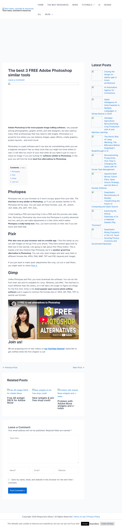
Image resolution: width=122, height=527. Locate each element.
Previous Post (10, 367)
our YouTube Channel (54, 348)
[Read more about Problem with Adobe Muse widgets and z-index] (69, 393)
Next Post (78, 367)
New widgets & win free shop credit (43, 399)
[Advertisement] (61, 37)
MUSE (48, 14)
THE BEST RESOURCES (58, 5)
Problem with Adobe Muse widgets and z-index (66, 405)
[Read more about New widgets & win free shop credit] (43, 391)
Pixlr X (34, 265)
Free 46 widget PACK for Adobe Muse (16, 400)
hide (22, 168)
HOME (40, 5)
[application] (93, 5)
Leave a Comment (16, 80)
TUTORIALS (87, 5)
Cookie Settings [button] (107, 524)
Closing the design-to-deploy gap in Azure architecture (110, 77)
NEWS (75, 5)
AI (99, 5)
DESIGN (107, 5)
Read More (94, 523)
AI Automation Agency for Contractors (110, 90)
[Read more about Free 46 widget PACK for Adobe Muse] (18, 391)
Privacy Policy (93, 516)
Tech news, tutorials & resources (16, 10)
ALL (39, 14)
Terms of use (79, 516)
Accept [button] (85, 524)
